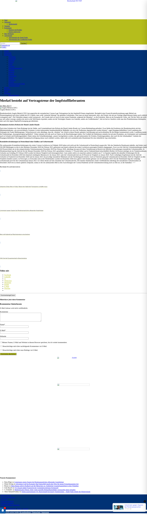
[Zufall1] (73, 358)
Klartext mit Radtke (15, 30)
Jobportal (7, 22)
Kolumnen (8, 28)
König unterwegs (14, 32)
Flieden (11, 62)
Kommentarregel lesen (8, 295)
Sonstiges (7, 93)
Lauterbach (12, 76)
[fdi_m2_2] (73, 449)
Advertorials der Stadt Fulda (18, 37)
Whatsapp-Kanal (11, 509)
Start (5, 20)
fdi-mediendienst (25, 512)
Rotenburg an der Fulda (17, 84)
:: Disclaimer (3, 499)
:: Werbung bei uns (5, 495)
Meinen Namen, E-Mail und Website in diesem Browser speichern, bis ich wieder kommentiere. (34, 342)
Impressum (45, 512)
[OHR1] (3, 47)
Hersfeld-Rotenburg (15, 68)
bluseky (19, 509)
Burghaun (12, 57)
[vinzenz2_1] (73, 385)
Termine (7, 26)
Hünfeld (11, 70)
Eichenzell (12, 59)
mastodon (25, 509)
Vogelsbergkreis (14, 86)
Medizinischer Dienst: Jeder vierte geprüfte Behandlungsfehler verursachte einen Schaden (45, 490)
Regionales (8, 55)
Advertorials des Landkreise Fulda (20, 39)
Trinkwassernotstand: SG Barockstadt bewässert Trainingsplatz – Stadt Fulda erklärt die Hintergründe (55, 492)
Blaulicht (7, 89)
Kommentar (4, 312)
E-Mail (2, 330)
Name (2, 324)
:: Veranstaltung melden (7, 501)
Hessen (6, 88)
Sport (6, 91)
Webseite (3, 336)
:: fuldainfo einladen (7, 503)
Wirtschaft (7, 53)
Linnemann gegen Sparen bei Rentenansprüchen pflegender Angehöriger (39, 482)
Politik (6, 51)
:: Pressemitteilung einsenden (10, 505)
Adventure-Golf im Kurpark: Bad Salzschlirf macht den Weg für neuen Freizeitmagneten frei (47, 484)
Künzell (11, 74)
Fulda (10, 64)
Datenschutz (36, 512)
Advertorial (8, 36)
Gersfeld (11, 66)
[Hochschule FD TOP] (73, 1)
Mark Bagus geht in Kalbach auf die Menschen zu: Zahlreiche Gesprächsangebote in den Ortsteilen (45, 486)
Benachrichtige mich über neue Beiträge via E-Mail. (20, 350)
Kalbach (11, 72)
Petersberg (12, 80)
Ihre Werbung (9, 34)
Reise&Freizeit (14, 95)
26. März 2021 (5, 106)
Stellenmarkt (13, 24)
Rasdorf (11, 82)
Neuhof (11, 78)
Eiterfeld (11, 61)
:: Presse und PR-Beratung (7, 497)
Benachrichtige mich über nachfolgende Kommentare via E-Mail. (25, 346)
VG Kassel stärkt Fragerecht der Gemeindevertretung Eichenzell (36, 488)
